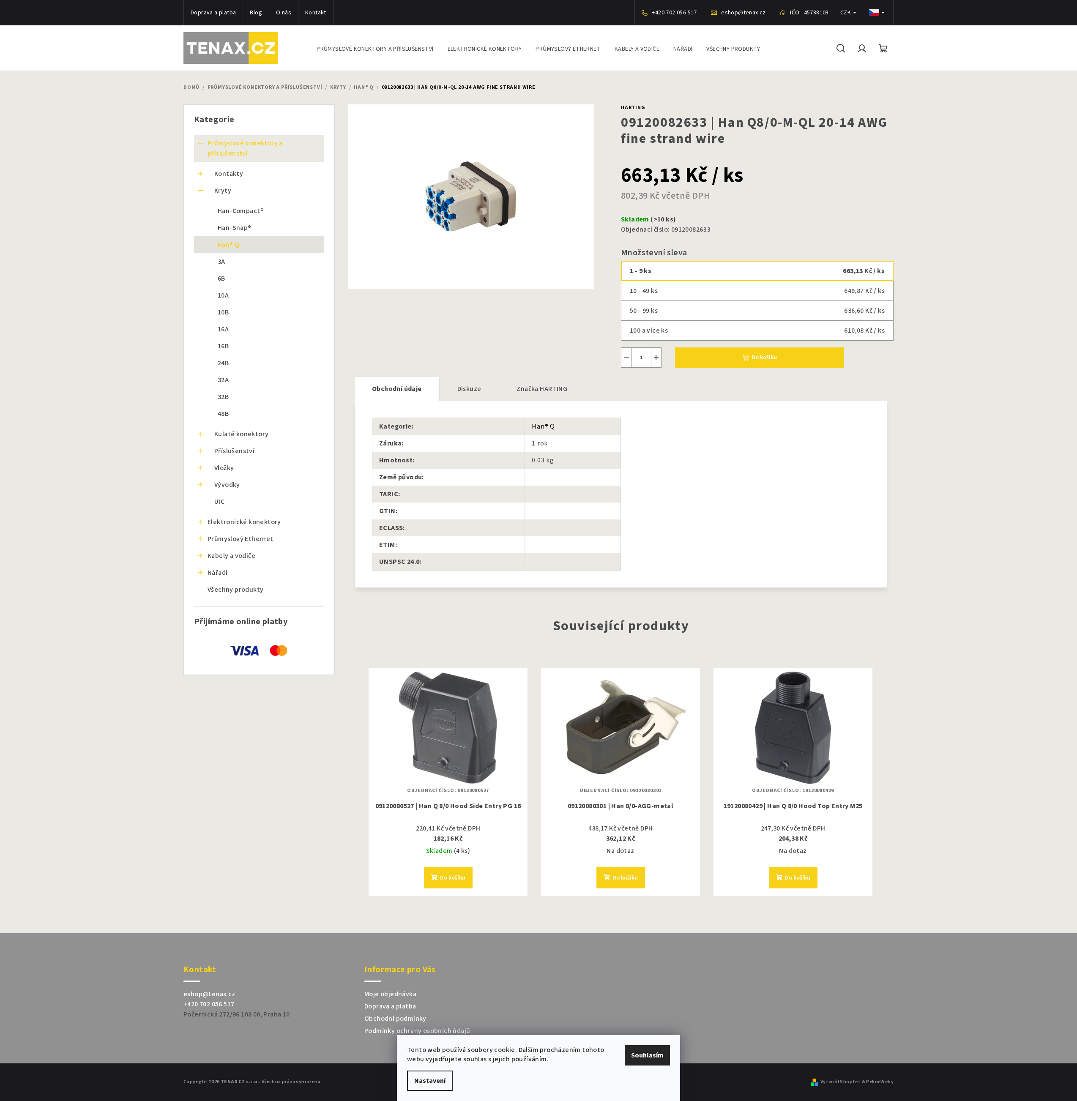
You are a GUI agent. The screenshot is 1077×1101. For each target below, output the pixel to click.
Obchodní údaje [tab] (397, 388)
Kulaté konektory (241, 434)
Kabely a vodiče (231, 555)
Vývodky (227, 484)
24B (223, 363)
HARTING (633, 107)
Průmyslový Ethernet (240, 539)
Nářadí (217, 572)
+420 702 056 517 (208, 1004)
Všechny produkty (235, 589)
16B (223, 346)
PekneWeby (880, 1081)
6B (221, 278)
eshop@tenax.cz (209, 994)
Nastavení (430, 1080)
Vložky (224, 468)
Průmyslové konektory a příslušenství (245, 148)
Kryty (222, 190)
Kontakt (315, 12)
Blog (256, 12)
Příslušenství (234, 451)
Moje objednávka (390, 994)
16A (223, 329)
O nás (283, 12)
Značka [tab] (542, 388)
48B (223, 413)
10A (223, 295)
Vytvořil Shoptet (840, 1081)
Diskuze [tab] (469, 388)
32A (223, 380)
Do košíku (764, 357)
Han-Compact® (241, 211)
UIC (219, 501)
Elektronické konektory (244, 522)
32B (223, 397)
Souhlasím (647, 1055)
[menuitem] (375, 48)
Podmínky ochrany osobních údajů (417, 1030)
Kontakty (228, 173)
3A (221, 261)
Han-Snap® (234, 227)
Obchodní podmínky (395, 1018)
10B (223, 312)
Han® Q (228, 244)
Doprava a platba (213, 12)
